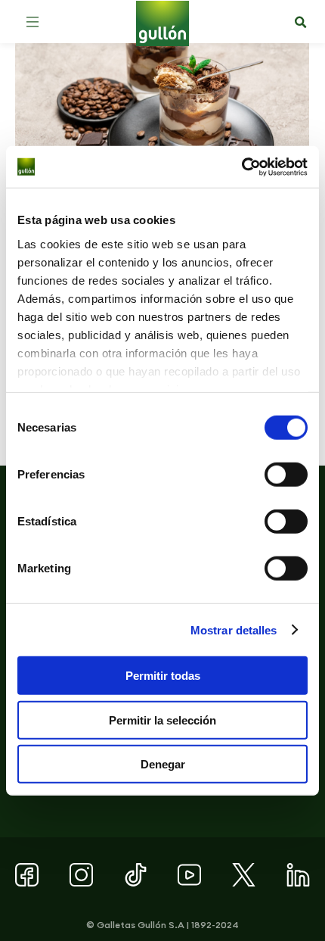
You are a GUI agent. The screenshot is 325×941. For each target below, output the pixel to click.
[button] (32, 22)
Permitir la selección (162, 719)
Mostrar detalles (233, 629)
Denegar (163, 764)
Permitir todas (162, 675)
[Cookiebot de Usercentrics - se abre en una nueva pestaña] (241, 166)
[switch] (286, 475)
